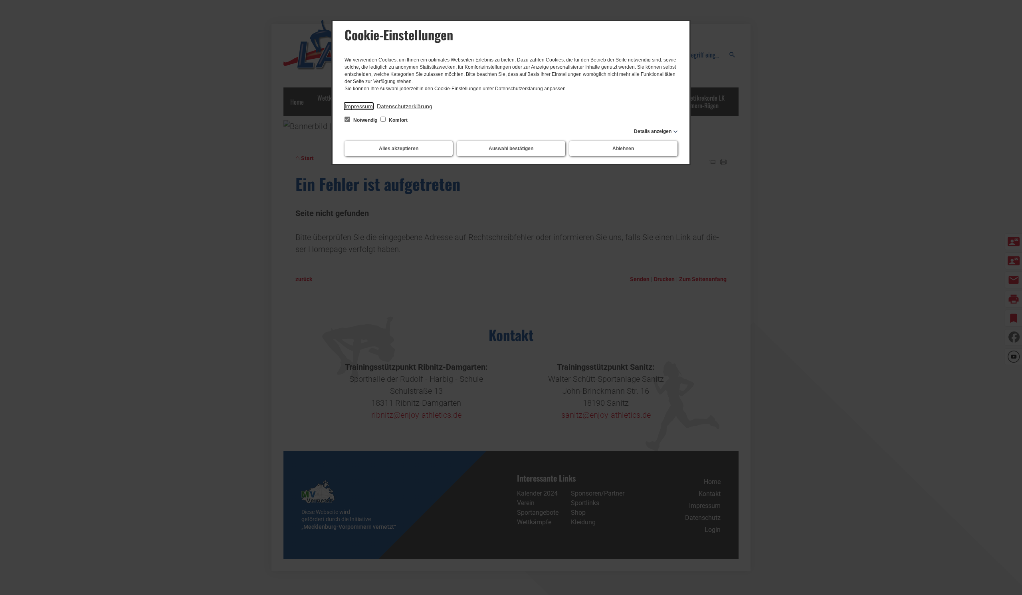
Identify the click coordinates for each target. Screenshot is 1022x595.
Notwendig (365, 120)
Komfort (398, 120)
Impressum (359, 106)
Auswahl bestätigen (511, 148)
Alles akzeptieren (398, 148)
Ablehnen (623, 148)
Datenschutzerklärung (404, 106)
